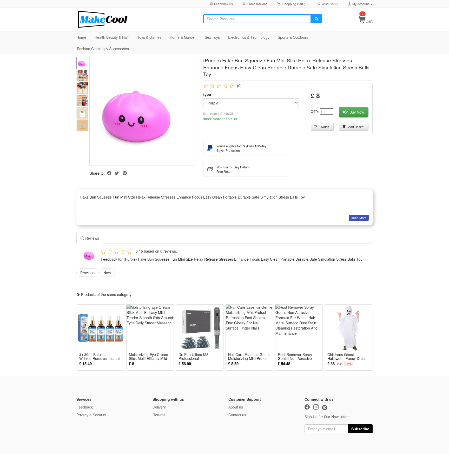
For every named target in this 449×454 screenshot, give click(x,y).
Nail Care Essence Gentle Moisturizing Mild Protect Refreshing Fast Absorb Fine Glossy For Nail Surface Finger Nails (249, 356)
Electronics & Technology (248, 37)
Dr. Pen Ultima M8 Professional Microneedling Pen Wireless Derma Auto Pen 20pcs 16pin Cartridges (200, 356)
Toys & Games (149, 37)
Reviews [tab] (91, 238)
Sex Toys (212, 37)
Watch (324, 126)
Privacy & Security (91, 414)
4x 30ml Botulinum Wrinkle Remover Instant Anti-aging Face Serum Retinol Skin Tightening (99, 356)
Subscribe (360, 428)
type (207, 94)
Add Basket (356, 126)
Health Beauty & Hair (112, 37)
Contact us (237, 414)
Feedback (84, 407)
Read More (359, 217)
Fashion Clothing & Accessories (103, 48)
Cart (369, 21)
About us (235, 407)
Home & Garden (183, 37)
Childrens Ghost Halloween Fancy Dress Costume (346, 356)
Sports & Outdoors (293, 37)
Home (81, 37)
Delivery (159, 407)
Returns (159, 414)
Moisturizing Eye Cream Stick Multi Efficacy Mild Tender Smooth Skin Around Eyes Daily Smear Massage (150, 356)
